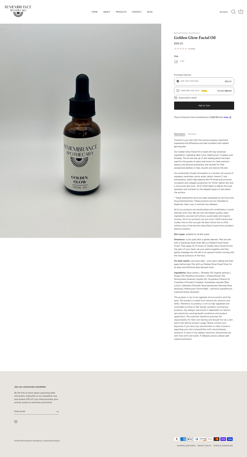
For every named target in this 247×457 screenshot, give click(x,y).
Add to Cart (204, 105)
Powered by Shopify (52, 441)
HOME (95, 12)
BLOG (150, 12)
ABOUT (106, 12)
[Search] (233, 12)
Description (179, 134)
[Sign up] (57, 411)
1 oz (176, 61)
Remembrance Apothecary (187, 33)
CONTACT (137, 12)
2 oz (182, 61)
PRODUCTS (121, 12)
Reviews (192, 134)
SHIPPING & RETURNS (186, 446)
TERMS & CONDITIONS (223, 446)
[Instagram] (15, 421)
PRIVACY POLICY (204, 446)
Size (176, 56)
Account (224, 12)
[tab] (181, 134)
